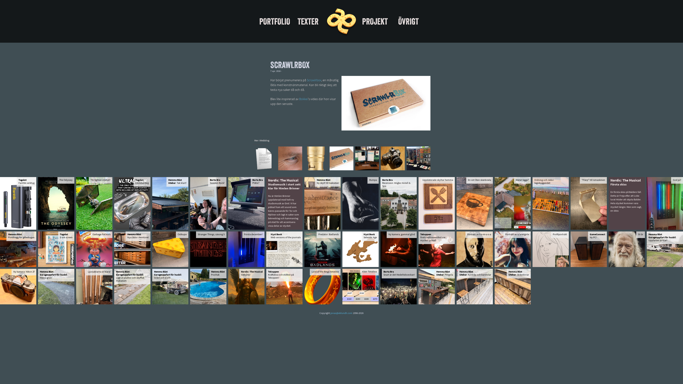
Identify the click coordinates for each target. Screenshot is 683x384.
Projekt (375, 21)
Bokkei (303, 99)
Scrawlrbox (314, 80)
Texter (308, 21)
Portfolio (274, 21)
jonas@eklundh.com (341, 313)
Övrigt (408, 21)
